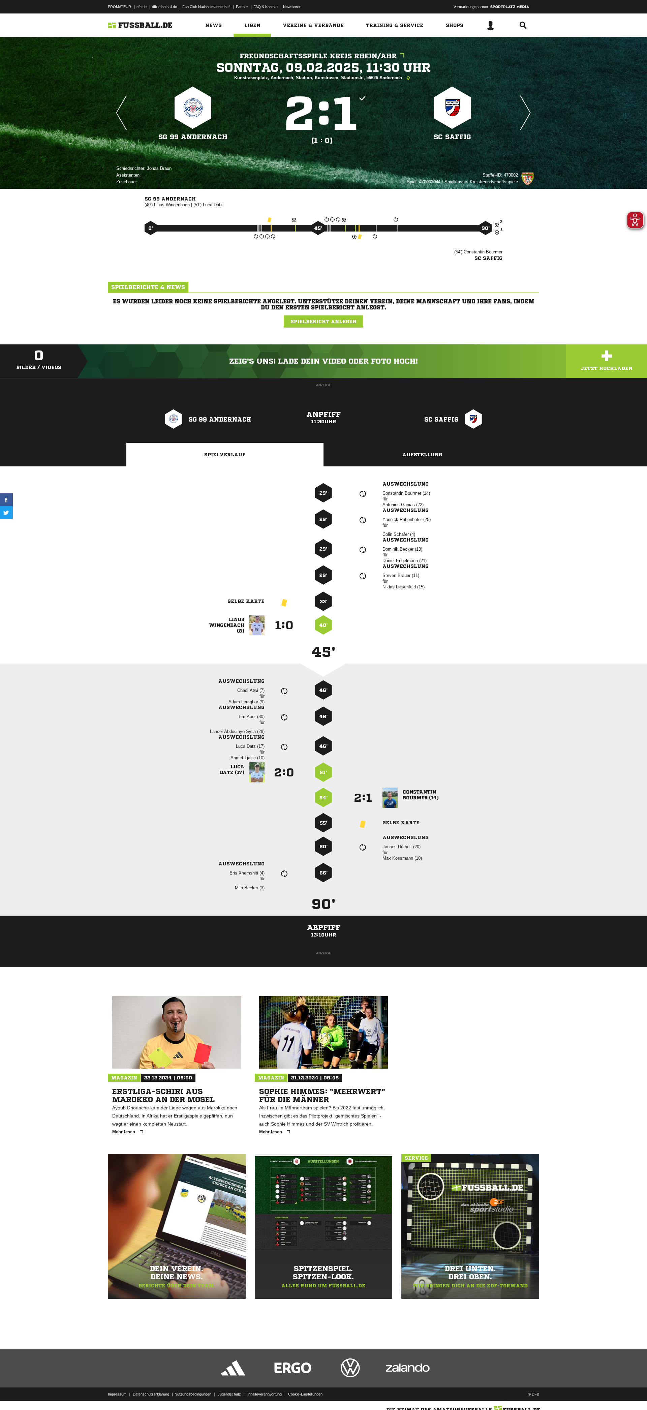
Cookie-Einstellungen (305, 1394)
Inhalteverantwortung (264, 1394)
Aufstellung (422, 454)
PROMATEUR (119, 7)
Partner (242, 7)
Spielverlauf (225, 454)
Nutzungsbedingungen (193, 1394)
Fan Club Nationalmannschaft (206, 7)
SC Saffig (452, 137)
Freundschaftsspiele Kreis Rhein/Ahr (318, 56)
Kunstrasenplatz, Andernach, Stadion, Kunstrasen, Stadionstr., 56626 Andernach (318, 77)
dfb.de (141, 7)
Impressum (117, 1394)
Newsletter (292, 7)
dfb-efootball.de (164, 7)
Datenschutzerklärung (151, 1394)
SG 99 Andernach (192, 137)
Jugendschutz (229, 1394)
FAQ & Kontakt (265, 7)
